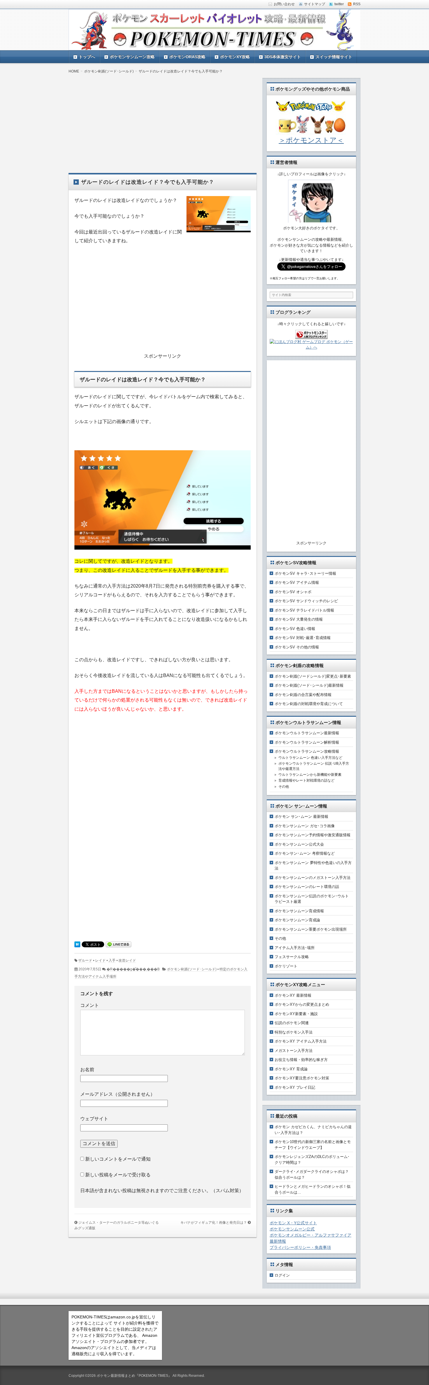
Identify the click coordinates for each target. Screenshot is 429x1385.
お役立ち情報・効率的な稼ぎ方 (301, 1059)
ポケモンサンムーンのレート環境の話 (307, 886)
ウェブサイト (94, 1118)
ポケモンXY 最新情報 (293, 995)
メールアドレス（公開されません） (117, 1094)
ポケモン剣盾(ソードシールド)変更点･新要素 (313, 676)
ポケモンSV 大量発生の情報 (299, 619)
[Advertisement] (163, 119)
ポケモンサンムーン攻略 (132, 56)
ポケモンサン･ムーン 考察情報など (305, 853)
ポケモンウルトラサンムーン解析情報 (307, 742)
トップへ (87, 56)
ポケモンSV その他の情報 (297, 647)
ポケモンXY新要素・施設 (296, 1014)
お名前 (87, 1069)
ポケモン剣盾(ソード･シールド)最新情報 (309, 685)
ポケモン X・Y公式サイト (293, 1222)
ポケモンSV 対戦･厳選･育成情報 (303, 638)
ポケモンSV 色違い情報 (295, 628)
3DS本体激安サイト (282, 56)
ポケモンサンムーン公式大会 (299, 844)
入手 (112, 960)
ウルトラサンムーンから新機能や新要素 (309, 775)
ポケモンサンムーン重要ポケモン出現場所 (311, 929)
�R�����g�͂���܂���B (133, 969)
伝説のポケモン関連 (292, 1023)
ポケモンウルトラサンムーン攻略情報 (307, 751)
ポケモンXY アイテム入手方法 (301, 1041)
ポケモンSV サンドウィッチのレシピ (306, 601)
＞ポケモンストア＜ (311, 140)
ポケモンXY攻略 (235, 56)
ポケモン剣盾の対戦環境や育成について (309, 704)
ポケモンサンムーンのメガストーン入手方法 (312, 877)
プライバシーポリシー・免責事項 (300, 1247)
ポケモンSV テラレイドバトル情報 (304, 610)
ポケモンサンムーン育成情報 (299, 911)
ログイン (282, 1275)
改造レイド (127, 960)
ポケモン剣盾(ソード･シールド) (192, 969)
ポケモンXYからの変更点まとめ (302, 1004)
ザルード (85, 960)
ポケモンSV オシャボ (293, 592)
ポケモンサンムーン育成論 (297, 920)
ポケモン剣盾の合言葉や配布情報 (303, 694)
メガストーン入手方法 (294, 1050)
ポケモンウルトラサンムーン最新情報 (307, 733)
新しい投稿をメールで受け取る (118, 1174)
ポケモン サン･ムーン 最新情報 (301, 816)
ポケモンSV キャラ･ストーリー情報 (305, 573)
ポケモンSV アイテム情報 (297, 582)
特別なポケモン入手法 (294, 1032)
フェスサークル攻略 (292, 957)
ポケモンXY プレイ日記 (295, 1087)
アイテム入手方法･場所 (295, 948)
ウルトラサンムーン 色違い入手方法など (310, 758)
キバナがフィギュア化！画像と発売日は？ (213, 1222)
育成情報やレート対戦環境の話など (306, 780)
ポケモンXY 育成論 (291, 1069)
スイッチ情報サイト (333, 56)
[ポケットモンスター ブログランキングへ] (311, 336)
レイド (100, 960)
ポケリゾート (286, 966)
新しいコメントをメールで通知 (118, 1159)
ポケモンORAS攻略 (187, 56)
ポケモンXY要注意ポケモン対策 (302, 1078)
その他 (283, 787)
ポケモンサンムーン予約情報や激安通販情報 (312, 835)
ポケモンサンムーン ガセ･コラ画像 (305, 826)
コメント (89, 1005)
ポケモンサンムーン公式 (292, 1229)
